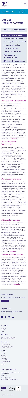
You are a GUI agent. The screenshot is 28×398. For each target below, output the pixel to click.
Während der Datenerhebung (10, 56)
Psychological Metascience (7, 346)
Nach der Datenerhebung (14, 61)
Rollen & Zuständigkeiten (12, 254)
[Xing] (9, 317)
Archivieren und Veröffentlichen (8, 338)
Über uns (3, 353)
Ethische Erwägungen (10, 220)
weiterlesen (14, 138)
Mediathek (3, 328)
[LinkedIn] (13, 317)
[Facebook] (6, 317)
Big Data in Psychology (6, 347)
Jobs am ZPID (4, 358)
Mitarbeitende (4, 356)
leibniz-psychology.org (9, 369)
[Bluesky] (2, 317)
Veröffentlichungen (5, 359)
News (2, 331)
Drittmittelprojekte (5, 361)
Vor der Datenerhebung (14, 35)
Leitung (3, 355)
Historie (3, 362)
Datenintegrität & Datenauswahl (9, 143)
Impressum (3, 395)
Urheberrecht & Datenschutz (13, 101)
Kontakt (5, 300)
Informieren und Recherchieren (8, 337)
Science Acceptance (5, 344)
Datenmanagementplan (11, 179)
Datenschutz (10, 395)
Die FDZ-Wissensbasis (13, 29)
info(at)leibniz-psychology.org (10, 379)
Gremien (3, 364)
